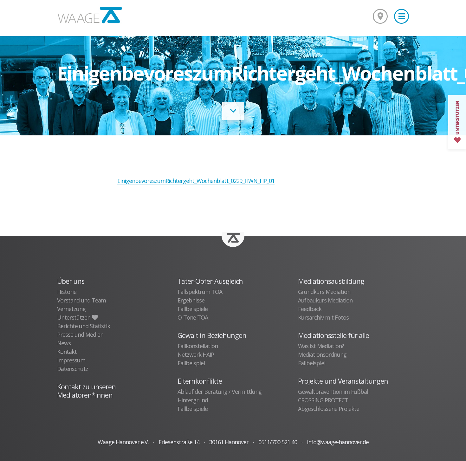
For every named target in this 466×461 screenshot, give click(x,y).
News (64, 343)
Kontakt (67, 351)
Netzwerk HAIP (196, 354)
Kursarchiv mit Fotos (323, 317)
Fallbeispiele (193, 309)
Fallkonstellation (198, 346)
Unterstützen (74, 317)
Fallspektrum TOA (200, 291)
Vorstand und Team (81, 300)
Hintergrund (193, 400)
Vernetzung (71, 309)
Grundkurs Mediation (324, 291)
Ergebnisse (191, 300)
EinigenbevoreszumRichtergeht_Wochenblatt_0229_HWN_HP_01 (196, 181)
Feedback (309, 309)
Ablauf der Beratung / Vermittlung (220, 391)
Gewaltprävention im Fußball (333, 391)
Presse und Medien (80, 334)
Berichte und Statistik (83, 326)
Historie (66, 291)
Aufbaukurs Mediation (325, 300)
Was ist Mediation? (321, 346)
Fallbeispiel (191, 363)
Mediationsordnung (322, 354)
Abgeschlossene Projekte (328, 408)
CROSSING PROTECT (323, 400)
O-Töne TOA (193, 317)
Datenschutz (72, 369)
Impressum (71, 360)
